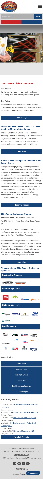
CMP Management (33, 458)
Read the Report (22, 205)
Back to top (21, 469)
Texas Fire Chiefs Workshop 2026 (24, 418)
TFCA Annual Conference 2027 (23, 431)
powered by (16, 474)
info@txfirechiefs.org (21, 455)
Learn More (21, 151)
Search (38, 16)
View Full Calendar (21, 437)
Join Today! (22, 117)
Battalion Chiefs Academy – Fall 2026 (25, 412)
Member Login (32, 22)
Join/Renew (11, 22)
